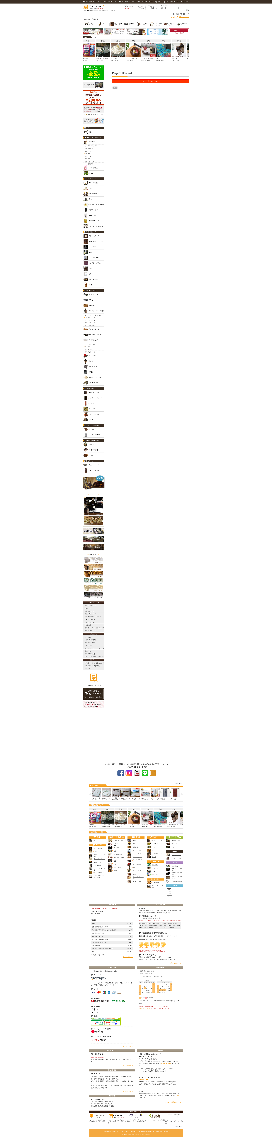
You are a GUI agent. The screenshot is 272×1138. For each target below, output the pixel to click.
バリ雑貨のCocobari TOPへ (148, 1131)
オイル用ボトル (176, 840)
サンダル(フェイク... (159, 58)
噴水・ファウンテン (99, 859)
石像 (95, 851)
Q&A (166, 2)
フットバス (175, 844)
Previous (90, 794)
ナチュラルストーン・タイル (99, 876)
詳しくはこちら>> (128, 957)
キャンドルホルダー (99, 872)
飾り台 (135, 844)
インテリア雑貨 (98, 848)
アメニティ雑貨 (137, 850)
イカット (154, 847)
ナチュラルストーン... (99, 58)
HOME (121, 2)
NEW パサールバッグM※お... (117, 798)
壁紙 (167, 1131)
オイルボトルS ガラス (84, 58)
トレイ (135, 840)
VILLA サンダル (137, 881)
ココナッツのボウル (114, 58)
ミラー (115, 864)
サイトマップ (136, 1131)
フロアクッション (157, 853)
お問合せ (172, 2)
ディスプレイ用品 (176, 858)
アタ (168, 889)
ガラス (169, 893)
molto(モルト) (155, 874)
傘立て (135, 867)
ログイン (186, 2)
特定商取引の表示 (115, 1131)
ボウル (173, 847)
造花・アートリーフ (99, 862)
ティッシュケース (137, 857)
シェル (169, 888)
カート (180, 2)
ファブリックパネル (119, 857)
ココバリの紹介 (136, 2)
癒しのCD (155, 865)
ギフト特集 (175, 866)
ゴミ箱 (135, 874)
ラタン (169, 891)
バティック (155, 850)
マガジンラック (137, 871)
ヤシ (168, 897)
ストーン (169, 895)
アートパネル (117, 847)
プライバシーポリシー (126, 1131)
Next (182, 794)
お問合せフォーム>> (145, 1079)
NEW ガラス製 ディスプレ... (166, 798)
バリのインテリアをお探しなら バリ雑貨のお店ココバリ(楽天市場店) (117, 1121)
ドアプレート (117, 871)
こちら (177, 1095)
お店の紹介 (107, 1131)
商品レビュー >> (184, 17)
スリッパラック (137, 864)
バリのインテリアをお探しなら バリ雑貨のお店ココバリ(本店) (97, 1120)
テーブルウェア (137, 853)
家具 (95, 840)
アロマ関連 (155, 868)
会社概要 (127, 2)
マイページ (160, 2)
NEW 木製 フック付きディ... (98, 798)
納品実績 (144, 2)
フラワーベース (98, 865)
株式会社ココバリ (160, 1131)
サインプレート (118, 867)
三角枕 (154, 857)
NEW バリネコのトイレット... (127, 798)
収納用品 (135, 847)
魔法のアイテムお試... (175, 58)
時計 (115, 861)
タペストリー (155, 844)
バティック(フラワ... (144, 58)
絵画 (115, 851)
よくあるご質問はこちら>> (173, 1102)
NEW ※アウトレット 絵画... (108, 798)
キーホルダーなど (157, 882)
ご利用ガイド (152, 2)
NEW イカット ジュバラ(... (137, 798)
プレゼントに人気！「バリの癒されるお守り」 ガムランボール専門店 (136, 1120)
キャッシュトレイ (176, 855)
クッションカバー (157, 840)
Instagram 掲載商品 (177, 881)
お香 (153, 871)
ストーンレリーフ (118, 840)
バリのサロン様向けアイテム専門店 (155, 1120)
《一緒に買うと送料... (129, 58)
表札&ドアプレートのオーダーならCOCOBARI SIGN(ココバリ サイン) (174, 1121)
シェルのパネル (118, 854)
